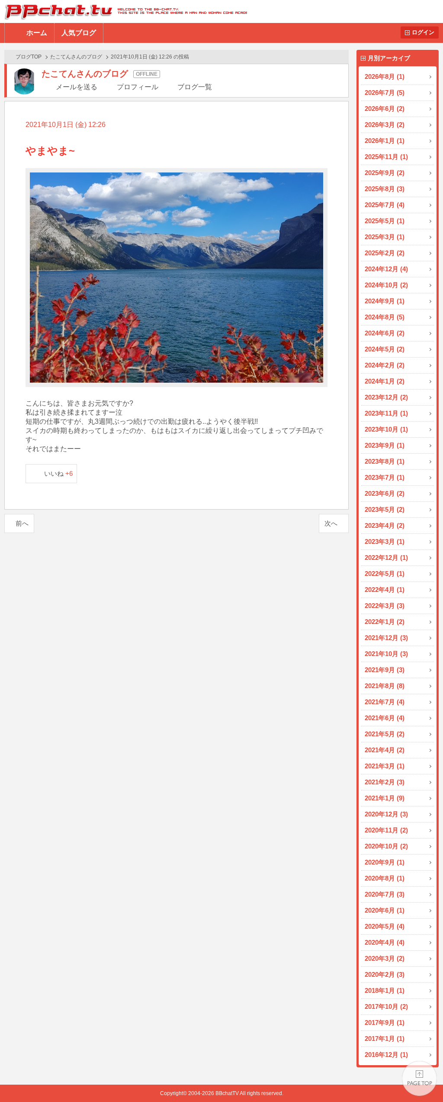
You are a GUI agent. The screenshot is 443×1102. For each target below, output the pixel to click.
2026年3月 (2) (384, 124)
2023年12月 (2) (386, 397)
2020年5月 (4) (384, 926)
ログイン (423, 32)
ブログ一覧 (194, 87)
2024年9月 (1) (384, 301)
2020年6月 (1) (384, 910)
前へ (22, 523)
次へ (330, 523)
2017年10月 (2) (386, 1006)
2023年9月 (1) (384, 445)
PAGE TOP (419, 1078)
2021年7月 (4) (384, 701)
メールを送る (76, 87)
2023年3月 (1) (384, 541)
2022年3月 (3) (384, 605)
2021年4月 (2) (384, 750)
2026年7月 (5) (384, 92)
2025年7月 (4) (384, 204)
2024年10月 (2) (386, 285)
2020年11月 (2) (386, 830)
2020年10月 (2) (386, 846)
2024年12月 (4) (386, 269)
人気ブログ (78, 32)
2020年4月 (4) (384, 942)
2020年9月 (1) (384, 862)
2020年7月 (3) (384, 894)
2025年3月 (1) (384, 237)
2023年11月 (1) (386, 413)
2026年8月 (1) (384, 76)
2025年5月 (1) (384, 220)
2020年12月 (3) (386, 814)
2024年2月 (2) (384, 365)
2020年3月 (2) (384, 958)
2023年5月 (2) (384, 509)
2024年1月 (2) (384, 381)
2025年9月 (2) (384, 172)
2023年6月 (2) (384, 493)
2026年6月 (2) (384, 108)
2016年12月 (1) (386, 1054)
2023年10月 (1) (386, 429)
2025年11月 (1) (386, 156)
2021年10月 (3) (386, 653)
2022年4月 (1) (384, 589)
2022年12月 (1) (386, 557)
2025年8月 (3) (384, 188)
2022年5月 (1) (384, 573)
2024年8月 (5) (384, 317)
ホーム (36, 32)
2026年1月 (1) (384, 140)
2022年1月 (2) (384, 621)
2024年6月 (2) (384, 333)
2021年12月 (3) (386, 637)
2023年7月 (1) (384, 477)
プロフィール (137, 87)
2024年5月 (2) (384, 349)
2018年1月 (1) (384, 990)
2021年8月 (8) (384, 685)
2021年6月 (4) (384, 718)
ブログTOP (29, 57)
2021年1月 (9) (384, 798)
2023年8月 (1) (384, 461)
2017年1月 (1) (384, 1038)
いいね (58, 473)
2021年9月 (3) (384, 669)
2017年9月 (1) (384, 1022)
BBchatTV (123, 11)
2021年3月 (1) (384, 766)
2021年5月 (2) (384, 734)
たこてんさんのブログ (76, 57)
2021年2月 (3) (384, 782)
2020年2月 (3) (384, 974)
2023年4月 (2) (384, 525)
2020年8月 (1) (384, 878)
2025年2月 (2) (384, 253)
